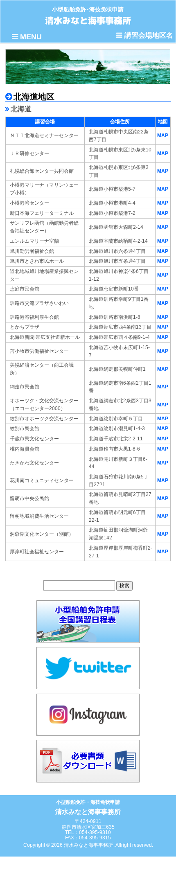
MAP (162, 135)
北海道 (21, 109)
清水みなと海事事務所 (88, 21)
